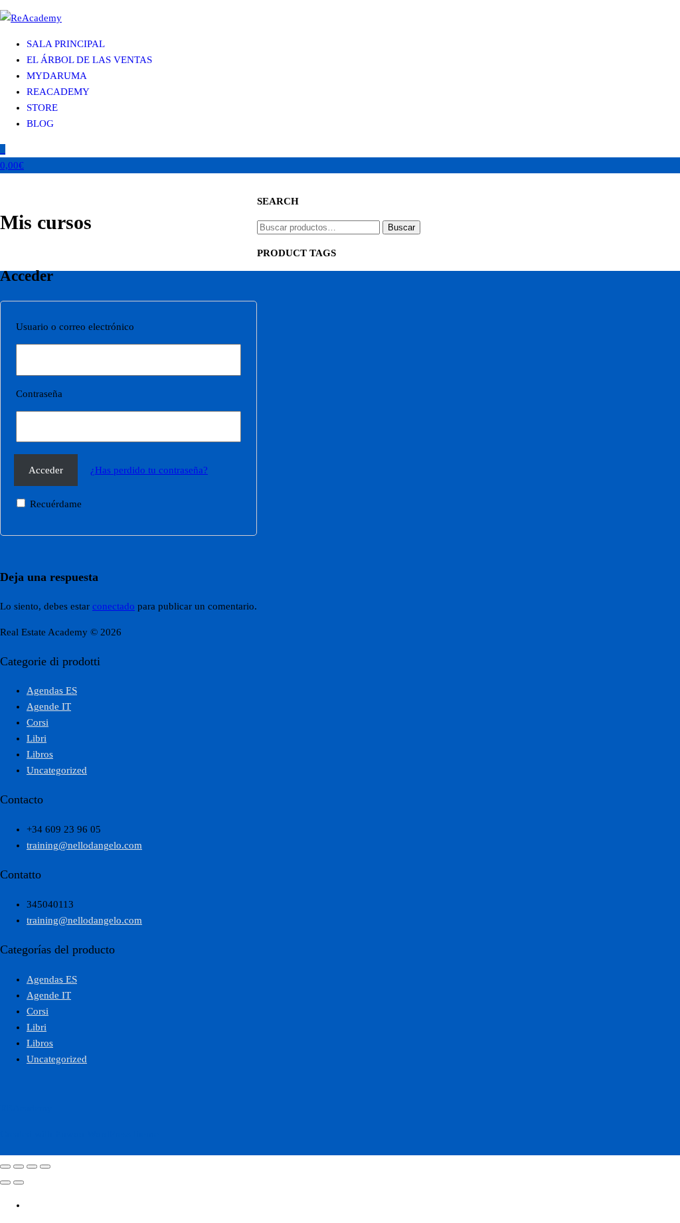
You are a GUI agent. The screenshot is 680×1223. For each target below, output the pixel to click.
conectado (113, 606)
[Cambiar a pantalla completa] (18, 1167)
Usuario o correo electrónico (75, 326)
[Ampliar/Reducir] (5, 1167)
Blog (40, 123)
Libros (40, 754)
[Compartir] (32, 1167)
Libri (36, 738)
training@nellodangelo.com (84, 845)
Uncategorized (57, 770)
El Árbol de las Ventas (89, 59)
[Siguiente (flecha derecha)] (18, 1182)
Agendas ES (52, 690)
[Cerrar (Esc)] (45, 1167)
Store (42, 107)
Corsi (37, 722)
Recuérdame (54, 504)
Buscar (401, 227)
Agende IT (49, 706)
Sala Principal (66, 44)
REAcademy (58, 91)
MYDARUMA (57, 75)
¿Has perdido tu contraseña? (149, 470)
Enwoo (69, 1134)
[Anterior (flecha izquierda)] (5, 1182)
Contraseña (39, 393)
